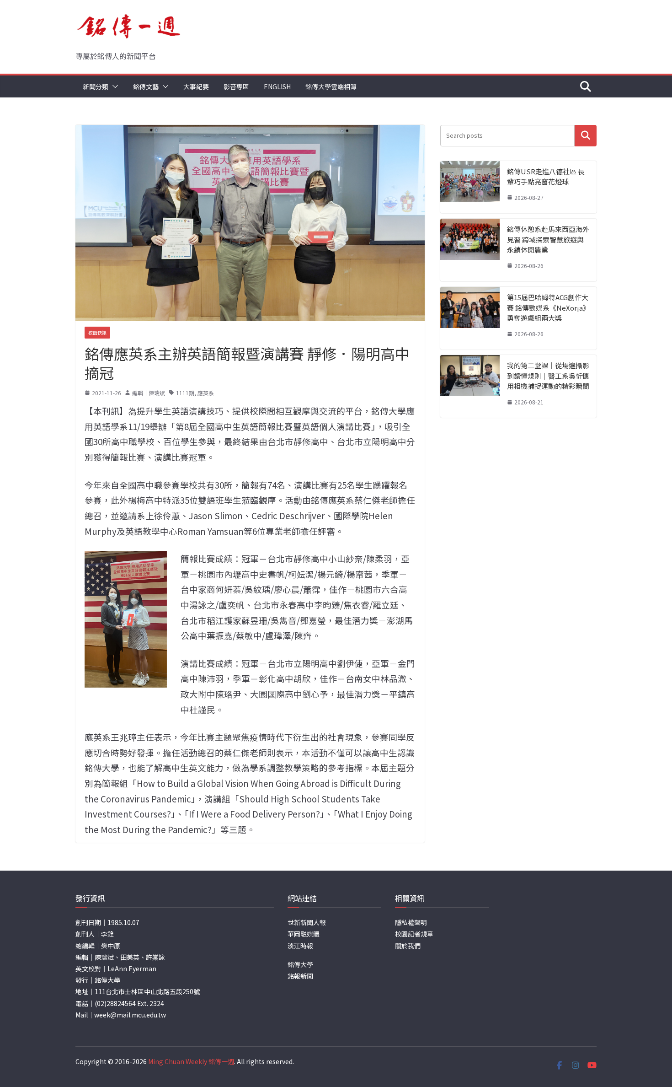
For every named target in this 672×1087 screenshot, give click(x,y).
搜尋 (586, 135)
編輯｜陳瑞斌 (148, 393)
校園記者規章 (414, 933)
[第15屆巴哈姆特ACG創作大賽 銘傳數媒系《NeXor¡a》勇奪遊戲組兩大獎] (470, 318)
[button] (113, 86)
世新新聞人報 (307, 922)
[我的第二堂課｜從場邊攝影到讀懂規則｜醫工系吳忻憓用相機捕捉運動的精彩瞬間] (470, 386)
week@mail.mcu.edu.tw (130, 1014)
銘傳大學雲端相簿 (331, 86)
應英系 (205, 393)
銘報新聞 (300, 975)
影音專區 (236, 86)
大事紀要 (196, 86)
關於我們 (408, 945)
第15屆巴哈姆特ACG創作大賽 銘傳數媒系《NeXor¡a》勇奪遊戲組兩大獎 (547, 307)
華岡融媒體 (304, 933)
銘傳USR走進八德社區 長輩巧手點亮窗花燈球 (546, 177)
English (277, 86)
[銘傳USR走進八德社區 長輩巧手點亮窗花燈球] (470, 187)
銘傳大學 (300, 964)
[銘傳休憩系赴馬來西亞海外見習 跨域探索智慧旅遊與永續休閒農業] (470, 250)
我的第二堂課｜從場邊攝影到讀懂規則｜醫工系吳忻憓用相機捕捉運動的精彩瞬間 (548, 376)
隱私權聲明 (411, 922)
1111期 (185, 393)
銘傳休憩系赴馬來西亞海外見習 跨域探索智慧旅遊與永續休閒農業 (548, 239)
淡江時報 (300, 945)
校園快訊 (97, 332)
